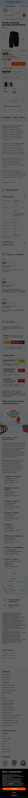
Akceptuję (14, 789)
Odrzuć (14, 792)
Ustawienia (14, 795)
